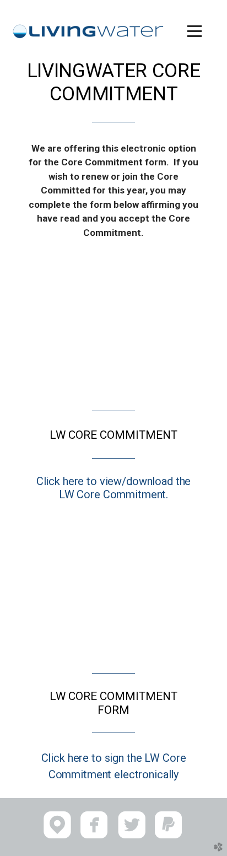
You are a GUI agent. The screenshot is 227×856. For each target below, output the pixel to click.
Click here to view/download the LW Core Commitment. (113, 488)
